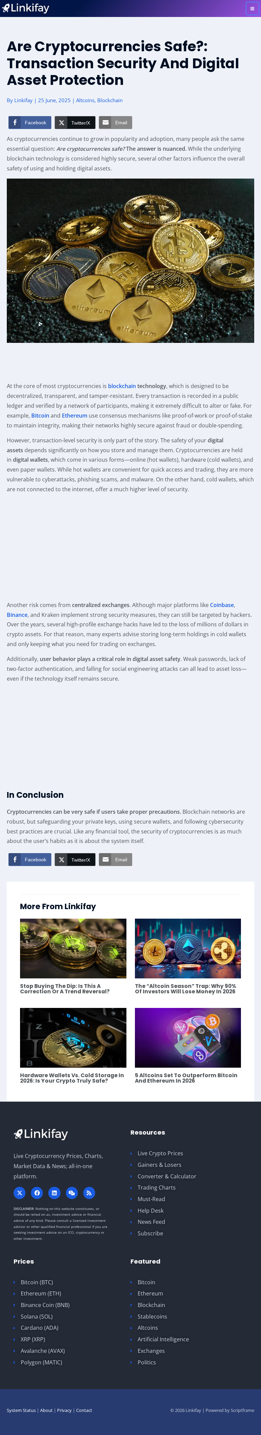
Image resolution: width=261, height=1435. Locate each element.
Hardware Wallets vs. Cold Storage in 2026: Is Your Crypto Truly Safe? (72, 1078)
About (46, 1410)
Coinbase (222, 605)
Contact (84, 1410)
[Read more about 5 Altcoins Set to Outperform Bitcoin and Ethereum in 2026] (188, 1037)
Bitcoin (40, 415)
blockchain (122, 386)
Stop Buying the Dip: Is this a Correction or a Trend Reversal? (65, 988)
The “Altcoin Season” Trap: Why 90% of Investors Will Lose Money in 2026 (185, 988)
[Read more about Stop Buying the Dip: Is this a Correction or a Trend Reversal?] (73, 948)
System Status (21, 1410)
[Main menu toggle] (252, 8)
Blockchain (110, 100)
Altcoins (85, 100)
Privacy (64, 1410)
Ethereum (74, 415)
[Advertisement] (130, 363)
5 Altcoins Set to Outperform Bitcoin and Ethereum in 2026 (186, 1078)
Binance (17, 615)
